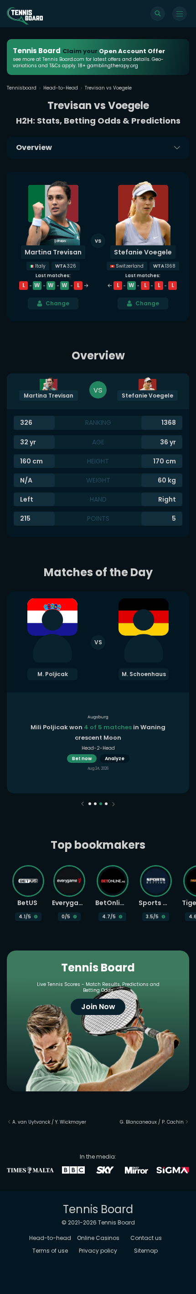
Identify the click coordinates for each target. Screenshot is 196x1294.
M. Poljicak (52, 674)
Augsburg (98, 717)
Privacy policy (98, 1250)
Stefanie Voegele (143, 252)
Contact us (146, 1238)
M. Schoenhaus (144, 674)
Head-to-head (50, 1238)
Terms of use (50, 1250)
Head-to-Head (60, 88)
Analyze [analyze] (114, 758)
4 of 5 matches (108, 727)
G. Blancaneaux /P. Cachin (152, 1122)
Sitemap (146, 1250)
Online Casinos (98, 1238)
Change (57, 303)
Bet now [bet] (82, 758)
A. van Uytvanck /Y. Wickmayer (49, 1122)
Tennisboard (21, 88)
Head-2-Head (98, 748)
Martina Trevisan (53, 252)
